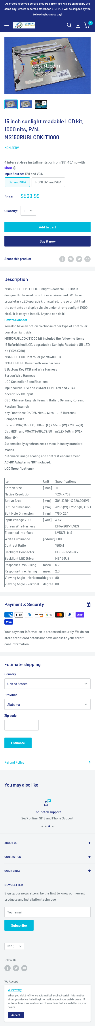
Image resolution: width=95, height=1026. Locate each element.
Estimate (18, 743)
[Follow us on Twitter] (16, 968)
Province (10, 695)
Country (10, 674)
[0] (87, 25)
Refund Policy (14, 762)
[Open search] (69, 25)
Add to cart (47, 227)
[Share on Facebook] (62, 258)
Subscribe (19, 925)
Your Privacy (15, 989)
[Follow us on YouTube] (24, 968)
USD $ (10, 946)
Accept (15, 1015)
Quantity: (11, 211)
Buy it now (48, 241)
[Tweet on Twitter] (79, 258)
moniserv (11, 148)
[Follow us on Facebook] (7, 968)
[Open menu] (6, 25)
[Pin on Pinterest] (71, 258)
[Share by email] (87, 258)
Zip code (10, 715)
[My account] (78, 25)
